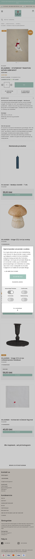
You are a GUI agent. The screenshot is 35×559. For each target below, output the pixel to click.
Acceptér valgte (17, 282)
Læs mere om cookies (11, 271)
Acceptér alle (18, 276)
